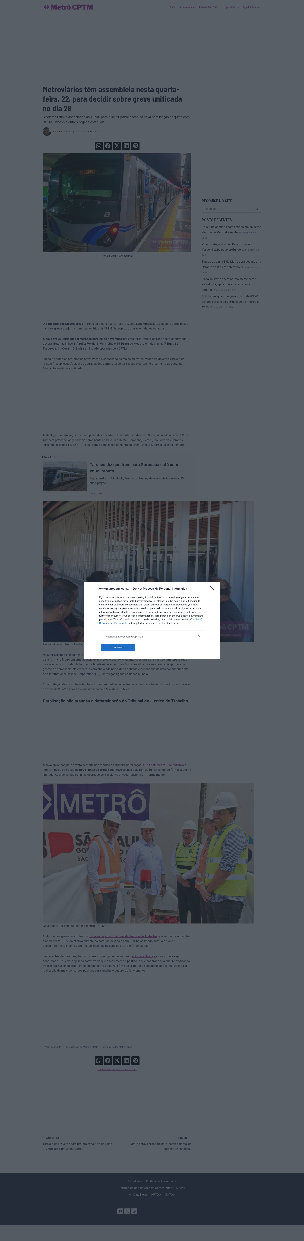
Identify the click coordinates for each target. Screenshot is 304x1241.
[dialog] (152, 620)
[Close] (213, 589)
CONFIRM (118, 647)
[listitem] (152, 637)
